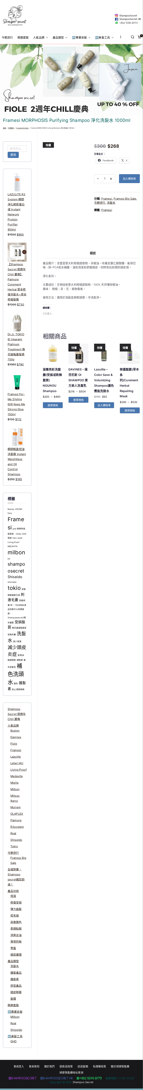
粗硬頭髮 (12, 660)
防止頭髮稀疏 (18, 689)
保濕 (13, 896)
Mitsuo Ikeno (15, 798)
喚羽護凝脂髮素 (19, 628)
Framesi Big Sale (22, 128)
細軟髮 (20, 660)
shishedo (12, 582)
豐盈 (13, 948)
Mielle (14, 782)
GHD (13, 1041)
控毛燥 (14, 915)
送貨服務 (83, 1066)
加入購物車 (129, 178)
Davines (15, 737)
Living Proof (13, 542)
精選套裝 (23, 37)
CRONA (18, 509)
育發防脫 (16, 941)
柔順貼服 (16, 928)
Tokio (14, 846)
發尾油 (21, 655)
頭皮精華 (16, 992)
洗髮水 (111, 202)
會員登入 (19, 1066)
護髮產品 (16, 972)
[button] (46, 38)
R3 (9, 559)
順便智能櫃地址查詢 (71, 1072)
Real (13, 833)
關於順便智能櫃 (120, 1066)
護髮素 (14, 979)
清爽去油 (16, 935)
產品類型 (58, 37)
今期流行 (7, 37)
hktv (14, 538)
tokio (14, 588)
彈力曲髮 (16, 909)
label (19, 538)
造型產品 (16, 985)
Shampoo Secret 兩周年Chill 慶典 (17, 714)
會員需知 (34, 1066)
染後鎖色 (16, 922)
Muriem (15, 807)
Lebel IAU (16, 763)
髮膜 (13, 999)
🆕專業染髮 (79, 37)
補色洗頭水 (16, 674)
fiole (10, 513)
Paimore (16, 820)
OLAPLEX (16, 814)
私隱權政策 (99, 1066)
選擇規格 (53, 405)
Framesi (106, 198)
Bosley (11, 509)
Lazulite (15, 756)
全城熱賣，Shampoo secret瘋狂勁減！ (16, 877)
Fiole (13, 743)
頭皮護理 (16, 954)
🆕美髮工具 (102, 37)
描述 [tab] (93, 253)
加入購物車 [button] (104, 405)
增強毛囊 (12, 634)
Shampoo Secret (83, 1082)
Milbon (15, 789)
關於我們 (49, 1066)
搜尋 (13, 154)
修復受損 (16, 902)
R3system (17, 827)
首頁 (4, 128)
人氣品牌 (38, 37)
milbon (16, 552)
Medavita (16, 776)
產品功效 (13, 891)
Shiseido (15, 577)
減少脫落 (17, 641)
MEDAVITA (12, 546)
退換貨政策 (66, 1066)
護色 (16, 683)
